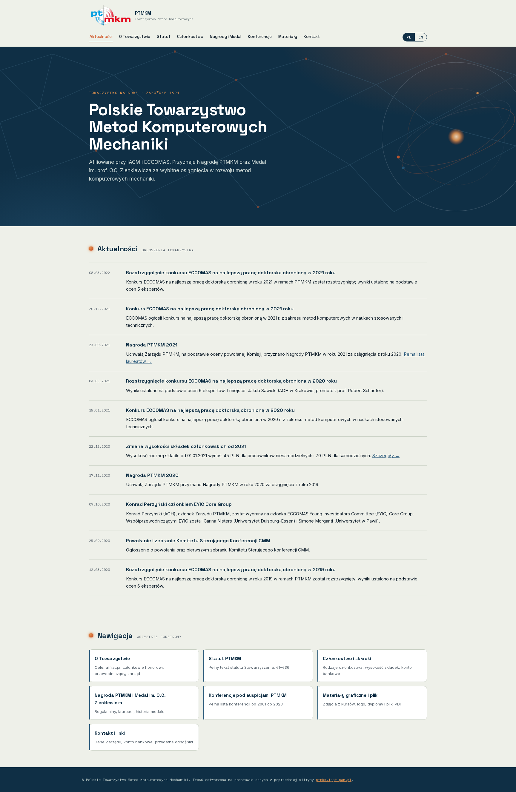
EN (421, 37)
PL (409, 37)
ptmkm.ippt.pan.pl (333, 779)
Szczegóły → (386, 455)
